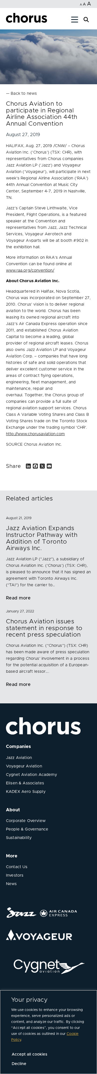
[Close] (9, 20)
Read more (18, 598)
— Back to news (21, 93)
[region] (48, 1032)
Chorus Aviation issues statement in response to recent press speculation (44, 628)
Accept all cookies (29, 1054)
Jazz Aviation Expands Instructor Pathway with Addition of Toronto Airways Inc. (41, 538)
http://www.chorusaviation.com (35, 434)
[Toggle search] (86, 19)
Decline (19, 1064)
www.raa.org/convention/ (30, 270)
